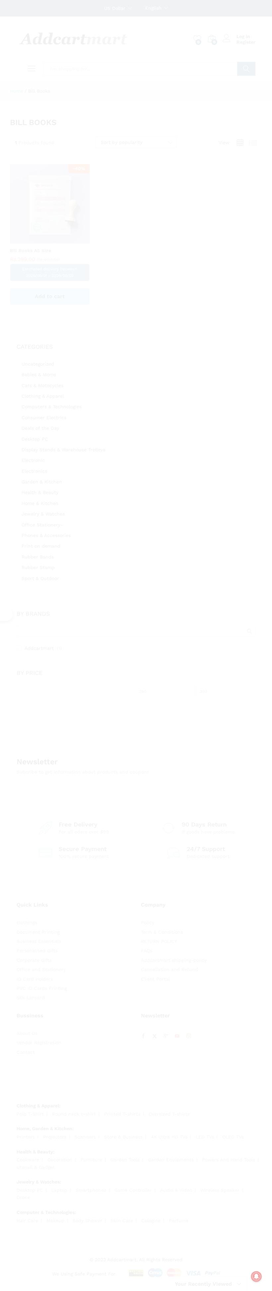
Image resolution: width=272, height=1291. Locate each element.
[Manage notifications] (256, 1276)
